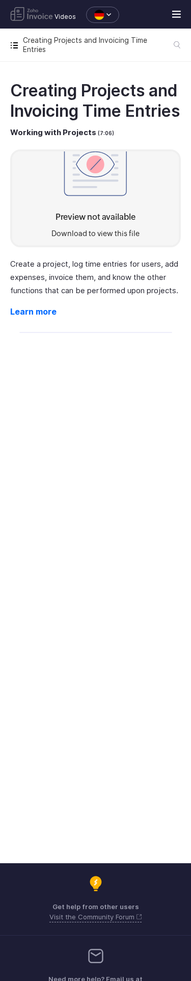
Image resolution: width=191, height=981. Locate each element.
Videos (65, 16)
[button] (97, 15)
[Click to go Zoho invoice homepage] (31, 15)
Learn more (33, 311)
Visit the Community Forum (93, 917)
